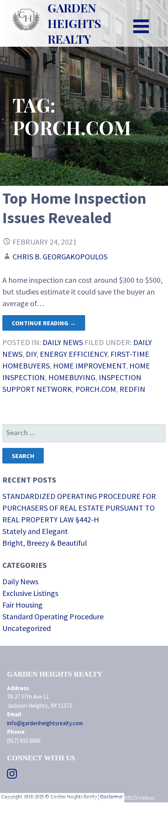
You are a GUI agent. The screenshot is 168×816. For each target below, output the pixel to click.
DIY (31, 354)
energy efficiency (73, 354)
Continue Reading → (44, 323)
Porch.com (95, 389)
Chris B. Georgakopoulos (60, 256)
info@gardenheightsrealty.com (45, 723)
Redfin (132, 389)
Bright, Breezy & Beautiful (44, 543)
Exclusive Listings (30, 593)
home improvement (89, 365)
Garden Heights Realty (74, 23)
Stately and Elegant (35, 531)
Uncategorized (26, 628)
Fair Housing (22, 605)
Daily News (63, 342)
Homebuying (71, 377)
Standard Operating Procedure (53, 616)
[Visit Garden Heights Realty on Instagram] (12, 775)
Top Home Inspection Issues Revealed (74, 208)
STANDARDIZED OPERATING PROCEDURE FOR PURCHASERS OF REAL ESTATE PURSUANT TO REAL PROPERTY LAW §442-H (79, 507)
